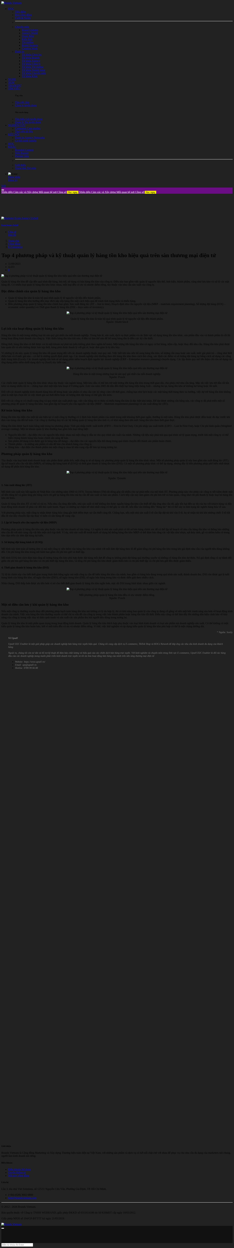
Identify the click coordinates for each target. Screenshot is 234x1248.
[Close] (2, 189)
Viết (3, 185)
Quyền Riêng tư (17, 1172)
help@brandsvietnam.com (22, 1197)
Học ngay (72, 192)
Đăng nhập (14, 177)
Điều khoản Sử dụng (19, 1169)
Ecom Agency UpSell (9, 225)
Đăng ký (13, 180)
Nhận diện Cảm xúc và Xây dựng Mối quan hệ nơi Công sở (39, 192)
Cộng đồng (14, 243)
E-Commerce (15, 246)
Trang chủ (13, 240)
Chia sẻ (12, 231)
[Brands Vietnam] (11, 2)
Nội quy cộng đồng (18, 1175)
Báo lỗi (12, 234)
